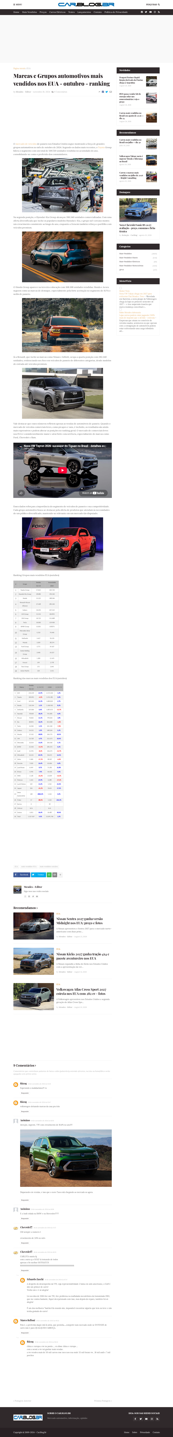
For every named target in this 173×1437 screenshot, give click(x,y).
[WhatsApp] (49, 874)
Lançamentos (84, 12)
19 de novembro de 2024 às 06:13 (47, 1321)
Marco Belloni (27, 1320)
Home (16, 12)
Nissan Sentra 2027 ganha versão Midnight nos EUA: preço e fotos (79, 921)
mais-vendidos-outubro (49, 867)
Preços (43, 12)
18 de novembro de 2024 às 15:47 (39, 1102)
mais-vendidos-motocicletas (138, 266)
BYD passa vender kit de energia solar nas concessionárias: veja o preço (130, 98)
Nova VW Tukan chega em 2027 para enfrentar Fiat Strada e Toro (135, 295)
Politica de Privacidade (116, 12)
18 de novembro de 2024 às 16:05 (42, 1121)
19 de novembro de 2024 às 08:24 (46, 1342)
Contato (98, 12)
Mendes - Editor (33, 887)
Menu (19, 4)
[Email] (110, 92)
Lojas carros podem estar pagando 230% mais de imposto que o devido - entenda (137, 316)
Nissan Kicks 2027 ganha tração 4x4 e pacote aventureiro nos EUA (82, 956)
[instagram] (25, 896)
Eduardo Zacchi (35, 1279)
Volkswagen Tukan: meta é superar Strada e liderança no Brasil (131, 159)
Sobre (134, 1432)
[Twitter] (107, 92)
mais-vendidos (138, 253)
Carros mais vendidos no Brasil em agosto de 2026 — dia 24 (131, 116)
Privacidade (145, 1432)
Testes (71, 12)
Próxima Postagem (102, 1401)
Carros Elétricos (57, 12)
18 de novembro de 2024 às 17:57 (45, 1228)
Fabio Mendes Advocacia (130, 312)
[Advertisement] (86, 39)
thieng (23, 1083)
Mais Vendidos (29, 12)
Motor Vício (124, 291)
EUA (29, 68)
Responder (25, 1093)
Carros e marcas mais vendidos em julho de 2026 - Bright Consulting (131, 175)
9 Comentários (60, 92)
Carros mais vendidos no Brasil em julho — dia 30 (130, 141)
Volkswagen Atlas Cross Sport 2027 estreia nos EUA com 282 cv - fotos (81, 991)
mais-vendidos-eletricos (138, 261)
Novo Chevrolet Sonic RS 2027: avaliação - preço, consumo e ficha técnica (137, 228)
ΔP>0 (138, 270)
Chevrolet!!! (26, 1227)
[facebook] (29, 896)
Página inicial (19, 68)
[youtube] (37, 896)
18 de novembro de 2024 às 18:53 (45, 1252)
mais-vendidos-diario (138, 258)
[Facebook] (103, 92)
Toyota (101, 147)
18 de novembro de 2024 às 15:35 (39, 1084)
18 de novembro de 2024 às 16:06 (42, 1209)
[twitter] (33, 896)
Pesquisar (151, 4)
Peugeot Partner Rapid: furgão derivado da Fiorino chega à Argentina (131, 80)
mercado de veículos (26, 143)
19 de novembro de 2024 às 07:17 (56, 1280)
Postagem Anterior (23, 1401)
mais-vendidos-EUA (28, 867)
